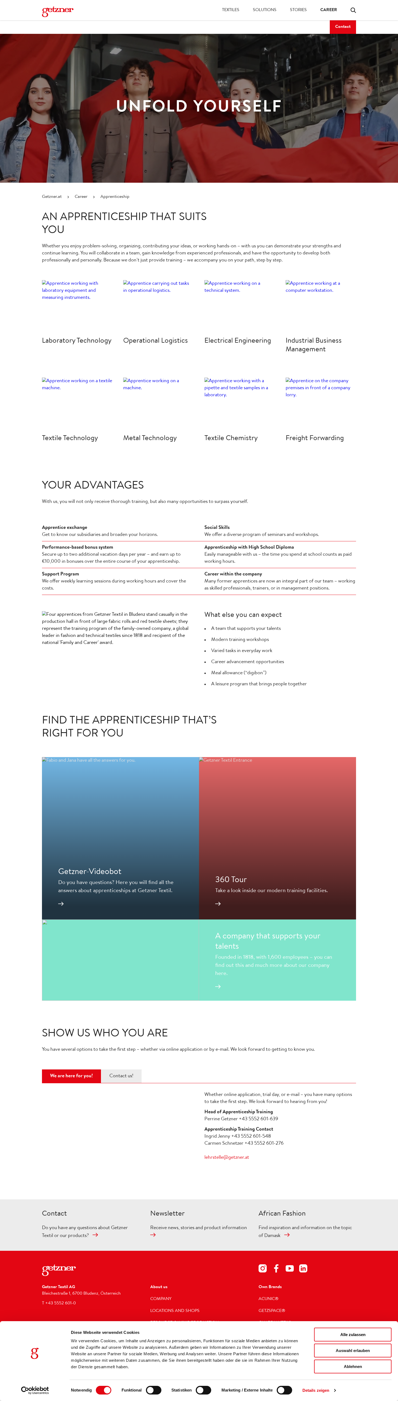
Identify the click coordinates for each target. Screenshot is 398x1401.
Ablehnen (353, 1366)
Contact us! (121, 1076)
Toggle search (353, 10)
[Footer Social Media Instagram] (263, 1269)
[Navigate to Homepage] (63, 11)
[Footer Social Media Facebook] (276, 1269)
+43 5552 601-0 (60, 1303)
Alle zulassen (353, 1334)
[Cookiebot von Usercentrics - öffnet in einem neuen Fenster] (35, 1390)
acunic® (269, 1299)
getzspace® (272, 1311)
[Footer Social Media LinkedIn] (303, 1269)
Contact (343, 27)
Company (160, 1299)
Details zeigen (315, 1390)
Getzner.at (52, 197)
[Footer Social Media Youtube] (290, 1269)
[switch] (153, 1390)
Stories (298, 10)
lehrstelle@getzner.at (226, 1157)
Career (328, 10)
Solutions (264, 10)
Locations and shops (175, 1311)
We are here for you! (71, 1076)
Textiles (230, 10)
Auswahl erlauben (353, 1350)
